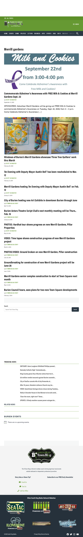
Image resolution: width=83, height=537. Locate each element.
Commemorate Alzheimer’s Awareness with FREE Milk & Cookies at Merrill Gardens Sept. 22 (41, 94)
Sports (48, 33)
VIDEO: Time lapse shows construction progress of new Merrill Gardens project (39, 239)
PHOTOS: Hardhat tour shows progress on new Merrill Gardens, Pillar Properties (38, 225)
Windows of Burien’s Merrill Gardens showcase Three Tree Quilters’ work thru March (40, 158)
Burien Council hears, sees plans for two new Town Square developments (40, 290)
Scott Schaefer (11, 100)
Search (6, 306)
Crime (17, 33)
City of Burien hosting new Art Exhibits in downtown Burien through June (40, 200)
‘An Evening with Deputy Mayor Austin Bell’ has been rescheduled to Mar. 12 (40, 173)
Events (11, 33)
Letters (30, 33)
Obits (59, 33)
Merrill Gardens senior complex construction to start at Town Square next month (40, 277)
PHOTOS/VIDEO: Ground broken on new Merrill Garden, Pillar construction (40, 252)
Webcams (73, 33)
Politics (23, 33)
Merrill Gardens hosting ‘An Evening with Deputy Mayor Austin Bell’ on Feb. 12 (41, 188)
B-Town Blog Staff (12, 203)
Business (37, 33)
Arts (43, 33)
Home (6, 33)
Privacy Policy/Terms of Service (41, 534)
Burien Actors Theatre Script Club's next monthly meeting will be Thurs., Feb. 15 (40, 212)
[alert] (41, 422)
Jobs (54, 33)
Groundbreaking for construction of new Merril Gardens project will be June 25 (39, 263)
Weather (65, 33)
